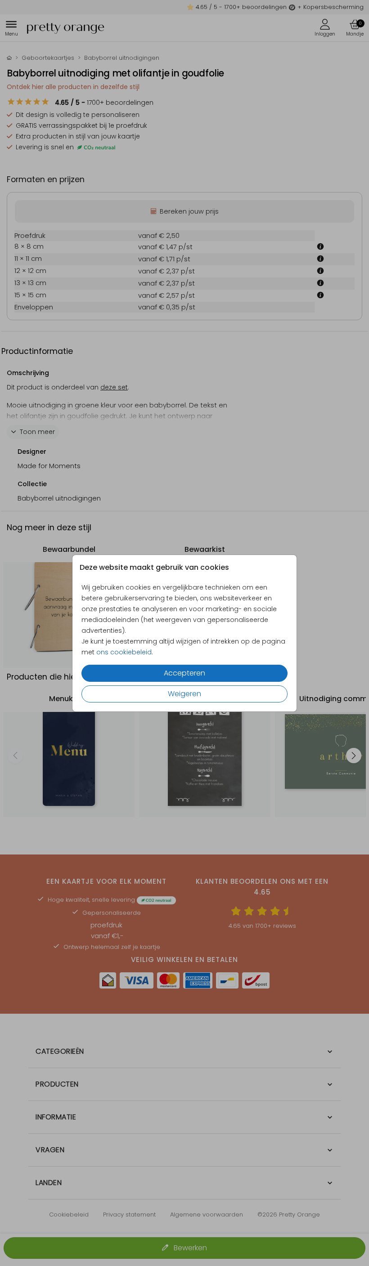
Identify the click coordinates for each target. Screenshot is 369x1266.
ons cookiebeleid (124, 652)
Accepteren (184, 673)
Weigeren (184, 694)
